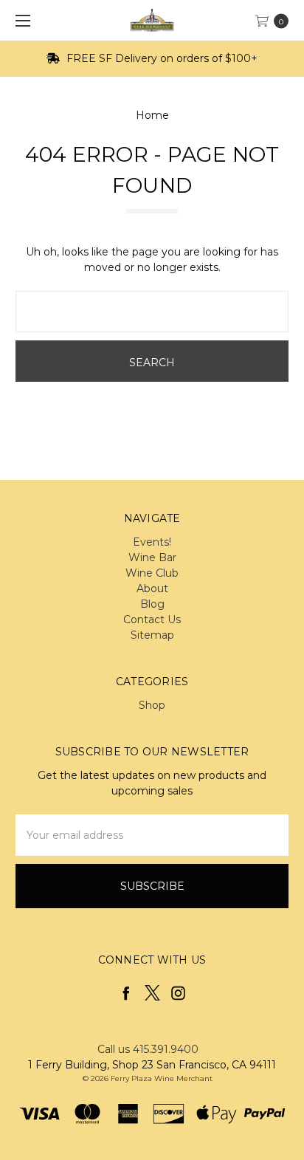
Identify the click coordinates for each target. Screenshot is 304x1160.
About (152, 588)
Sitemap (152, 635)
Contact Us (152, 619)
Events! (152, 542)
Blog (152, 604)
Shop (152, 705)
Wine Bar (152, 557)
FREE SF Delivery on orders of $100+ (160, 58)
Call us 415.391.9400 (147, 1049)
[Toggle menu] (20, 20)
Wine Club (152, 573)
